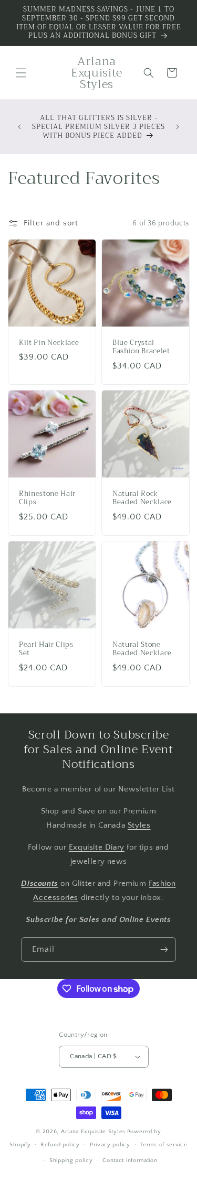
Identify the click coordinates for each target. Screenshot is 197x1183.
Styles (139, 825)
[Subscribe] (163, 949)
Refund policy (60, 1145)
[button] (21, 72)
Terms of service (163, 1145)
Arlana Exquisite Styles (93, 1131)
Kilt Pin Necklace (49, 343)
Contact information (129, 1160)
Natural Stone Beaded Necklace (142, 649)
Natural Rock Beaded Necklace (142, 498)
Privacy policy (110, 1145)
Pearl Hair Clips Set (46, 649)
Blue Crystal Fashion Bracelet (141, 347)
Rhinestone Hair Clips (47, 498)
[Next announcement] (177, 126)
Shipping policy (71, 1160)
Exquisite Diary (97, 847)
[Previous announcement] (19, 126)
